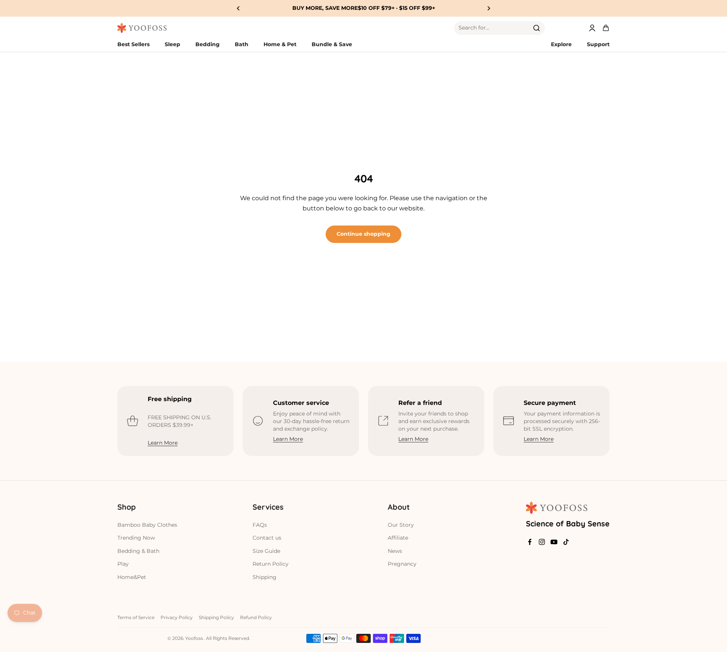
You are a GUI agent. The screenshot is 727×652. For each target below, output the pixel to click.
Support (598, 44)
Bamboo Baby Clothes (147, 524)
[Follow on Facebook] (530, 542)
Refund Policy (256, 617)
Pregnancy (402, 563)
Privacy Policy (177, 617)
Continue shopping (363, 233)
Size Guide (266, 551)
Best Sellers (133, 44)
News (395, 551)
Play (123, 563)
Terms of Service (135, 617)
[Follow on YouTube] (554, 542)
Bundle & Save (332, 44)
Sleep (172, 44)
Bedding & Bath (138, 551)
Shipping (264, 577)
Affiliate (398, 537)
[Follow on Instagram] (542, 542)
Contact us (267, 537)
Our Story (401, 524)
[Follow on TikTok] (566, 542)
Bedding (207, 44)
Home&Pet (131, 577)
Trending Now (136, 537)
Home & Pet (280, 44)
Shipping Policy (216, 617)
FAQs (260, 524)
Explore (561, 44)
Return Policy (271, 563)
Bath (241, 44)
